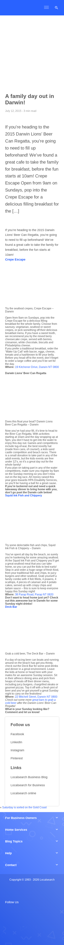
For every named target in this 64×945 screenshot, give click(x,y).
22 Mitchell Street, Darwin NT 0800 (36, 696)
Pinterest (17, 758)
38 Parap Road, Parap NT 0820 (34, 594)
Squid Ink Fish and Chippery (23, 495)
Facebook (17, 734)
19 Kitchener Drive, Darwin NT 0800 (37, 367)
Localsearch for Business (28, 785)
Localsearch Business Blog (29, 777)
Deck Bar (11, 606)
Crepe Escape (15, 259)
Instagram (17, 750)
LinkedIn (16, 742)
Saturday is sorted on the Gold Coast (24, 807)
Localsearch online (23, 793)
